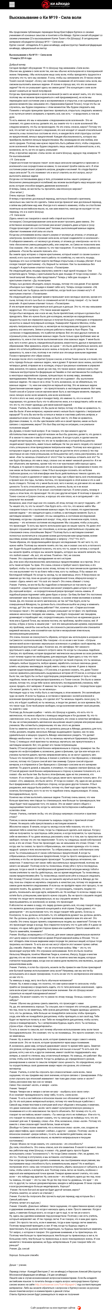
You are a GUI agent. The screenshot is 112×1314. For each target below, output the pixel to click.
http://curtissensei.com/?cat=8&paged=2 (56, 1284)
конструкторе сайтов (64, 1308)
